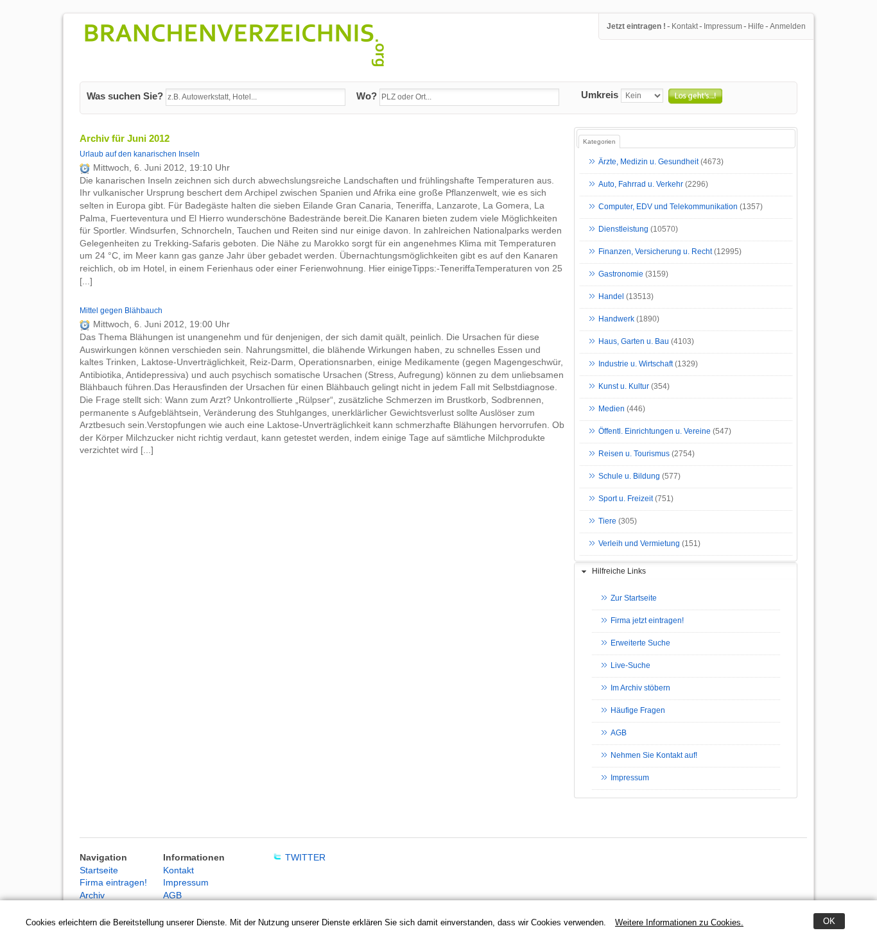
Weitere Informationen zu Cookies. (679, 922)
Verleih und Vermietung (639, 544)
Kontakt (685, 26)
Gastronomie (620, 274)
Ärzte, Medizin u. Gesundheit (648, 162)
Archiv (92, 895)
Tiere (607, 521)
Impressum (723, 26)
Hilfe (756, 26)
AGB (619, 733)
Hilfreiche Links (619, 571)
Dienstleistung (623, 229)
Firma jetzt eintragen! (647, 621)
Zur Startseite (634, 598)
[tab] (685, 571)
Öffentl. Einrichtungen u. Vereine (654, 431)
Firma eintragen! (113, 882)
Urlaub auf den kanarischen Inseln (140, 154)
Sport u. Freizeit (625, 499)
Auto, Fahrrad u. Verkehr (640, 184)
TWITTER (305, 857)
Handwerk (616, 319)
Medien (611, 409)
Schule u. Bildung (629, 476)
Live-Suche (630, 666)
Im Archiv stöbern (640, 688)
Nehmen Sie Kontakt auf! (654, 755)
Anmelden (788, 26)
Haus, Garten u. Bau (633, 342)
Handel (611, 297)
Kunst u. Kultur (623, 386)
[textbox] (255, 98)
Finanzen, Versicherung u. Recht (655, 252)
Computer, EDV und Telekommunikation (668, 207)
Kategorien (599, 141)
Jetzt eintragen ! (636, 26)
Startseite (99, 870)
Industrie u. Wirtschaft (635, 364)
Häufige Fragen (638, 710)
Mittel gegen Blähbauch (121, 310)
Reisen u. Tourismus (634, 454)
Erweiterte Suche (640, 643)
